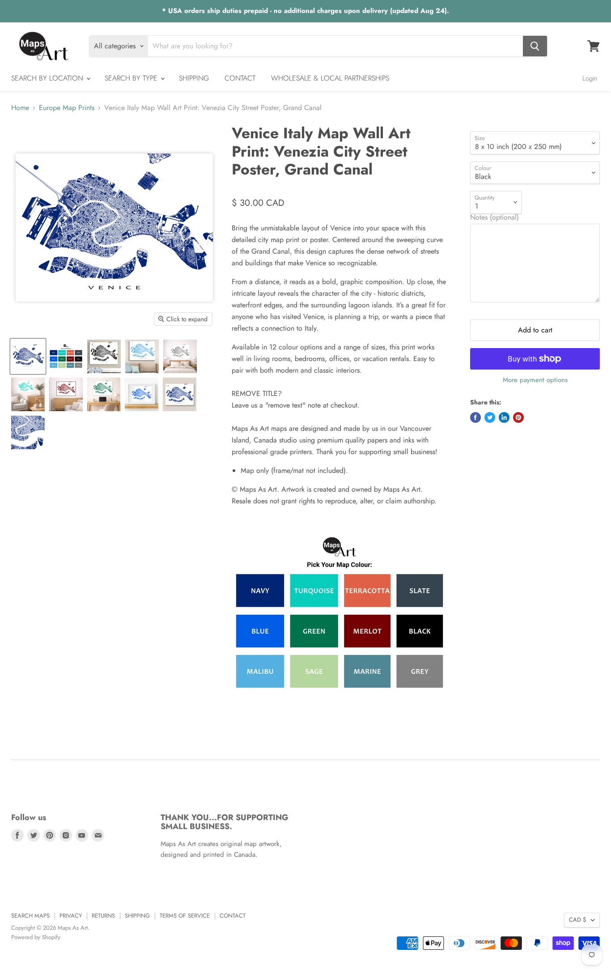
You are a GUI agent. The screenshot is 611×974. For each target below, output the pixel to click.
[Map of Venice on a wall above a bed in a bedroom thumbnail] (180, 356)
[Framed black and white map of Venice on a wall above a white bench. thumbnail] (104, 356)
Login (590, 78)
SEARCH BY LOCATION (48, 78)
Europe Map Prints (66, 108)
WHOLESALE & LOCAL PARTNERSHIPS (330, 78)
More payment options (535, 380)
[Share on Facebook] (475, 417)
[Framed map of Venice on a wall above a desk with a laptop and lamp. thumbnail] (103, 394)
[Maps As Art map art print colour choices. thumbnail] (66, 356)
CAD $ (577, 919)
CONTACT (240, 78)
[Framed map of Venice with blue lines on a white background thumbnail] (141, 394)
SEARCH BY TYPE (132, 78)
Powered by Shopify (35, 937)
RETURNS (103, 915)
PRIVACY (70, 915)
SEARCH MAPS (30, 915)
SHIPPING (194, 78)
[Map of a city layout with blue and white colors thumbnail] (28, 432)
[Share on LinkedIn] (504, 417)
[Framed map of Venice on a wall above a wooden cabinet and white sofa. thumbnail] (66, 394)
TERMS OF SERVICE (185, 915)
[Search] (535, 46)
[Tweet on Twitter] (489, 417)
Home (20, 108)
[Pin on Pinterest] (518, 417)
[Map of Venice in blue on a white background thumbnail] (28, 356)
